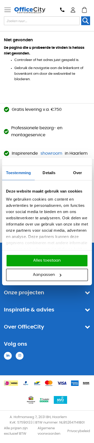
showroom (51, 153)
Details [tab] (49, 173)
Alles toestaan (47, 260)
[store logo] (30, 10)
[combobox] (42, 20)
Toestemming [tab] (18, 173)
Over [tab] (77, 173)
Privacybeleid (78, 431)
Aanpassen (44, 275)
